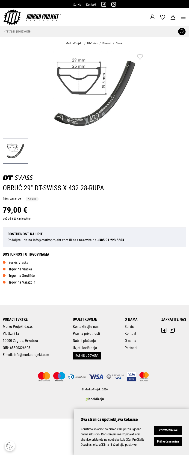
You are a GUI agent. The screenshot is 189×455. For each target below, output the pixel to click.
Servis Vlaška (18, 262)
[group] (94, 92)
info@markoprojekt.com (50, 240)
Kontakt (91, 4)
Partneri (131, 348)
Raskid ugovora (86, 355)
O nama (130, 340)
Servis (77, 4)
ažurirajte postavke (124, 444)
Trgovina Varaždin (22, 282)
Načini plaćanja (84, 340)
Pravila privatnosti (86, 333)
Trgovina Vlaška (20, 269)
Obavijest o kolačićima (95, 444)
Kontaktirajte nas (85, 326)
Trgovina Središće (22, 275)
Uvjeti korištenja (85, 348)
